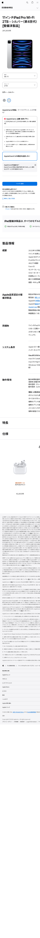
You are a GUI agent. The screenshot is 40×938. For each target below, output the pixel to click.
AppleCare (32, 307)
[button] (27, 2)
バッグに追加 (19, 184)
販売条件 (22, 722)
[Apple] (3, 665)
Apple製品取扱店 (31, 712)
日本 (3, 716)
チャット (8, 209)
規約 (36, 526)
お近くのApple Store (18, 712)
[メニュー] (37, 2)
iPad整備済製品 (11, 665)
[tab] (15, 66)
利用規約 (16, 722)
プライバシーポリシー (7, 722)
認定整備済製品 (7, 8)
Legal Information (31, 722)
